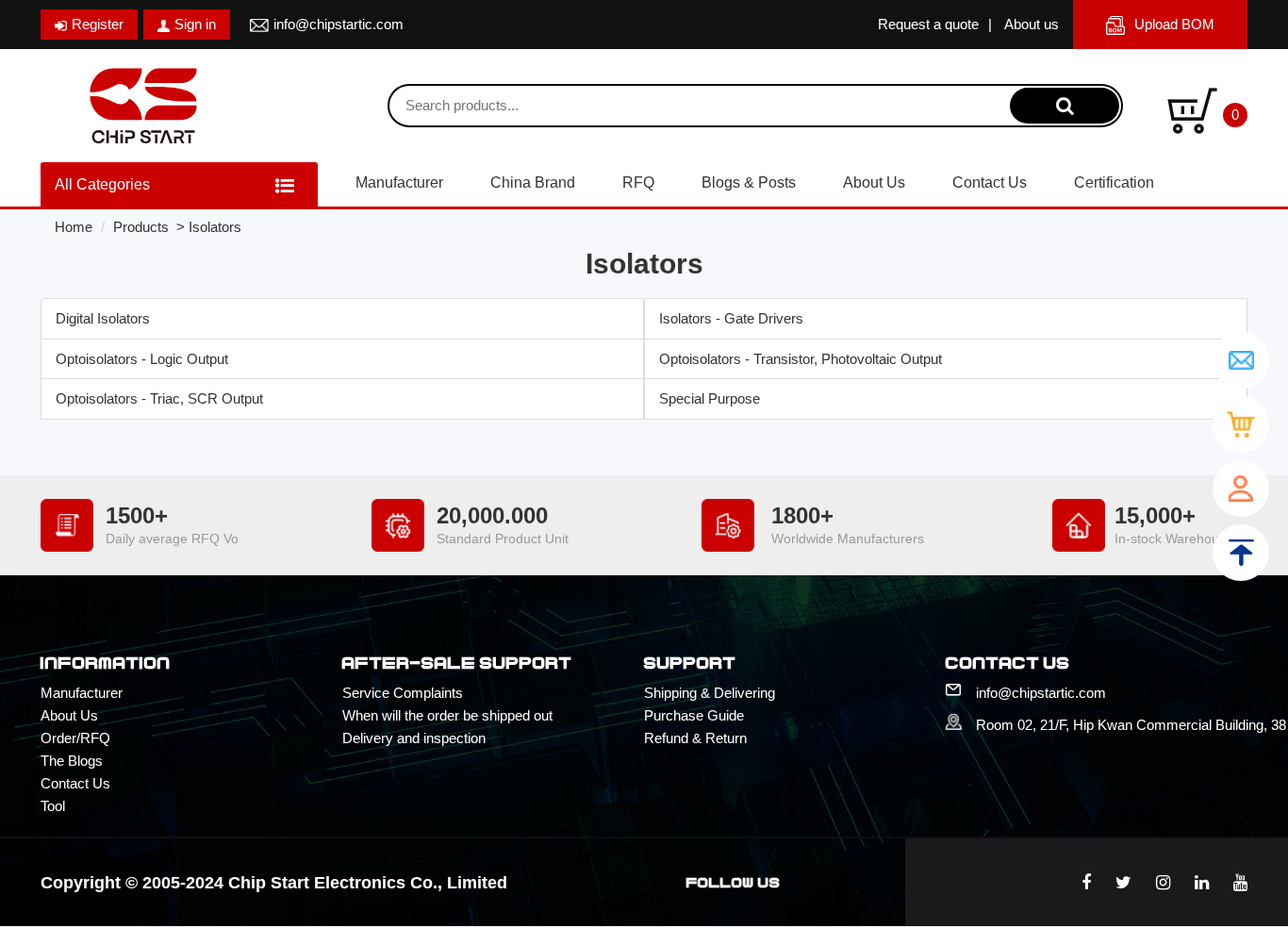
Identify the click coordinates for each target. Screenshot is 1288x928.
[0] (1192, 109)
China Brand (532, 182)
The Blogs (72, 761)
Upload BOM (1174, 24)
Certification (1114, 182)
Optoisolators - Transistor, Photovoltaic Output (800, 359)
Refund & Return (695, 738)
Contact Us (989, 182)
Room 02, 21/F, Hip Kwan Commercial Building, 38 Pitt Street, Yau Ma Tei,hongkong (1111, 725)
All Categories (102, 184)
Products (141, 227)
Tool (53, 806)
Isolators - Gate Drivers (731, 318)
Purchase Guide (694, 715)
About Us (874, 182)
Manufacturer (399, 182)
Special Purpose (709, 398)
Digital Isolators (103, 318)
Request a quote (928, 24)
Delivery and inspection (414, 738)
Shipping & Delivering (709, 693)
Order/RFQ (75, 738)
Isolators (215, 227)
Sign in (195, 24)
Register (98, 24)
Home (73, 227)
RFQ (638, 182)
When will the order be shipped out (447, 715)
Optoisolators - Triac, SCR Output (159, 398)
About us (1031, 24)
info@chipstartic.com (338, 24)
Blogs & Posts (749, 182)
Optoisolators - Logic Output (142, 359)
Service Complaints (402, 693)
